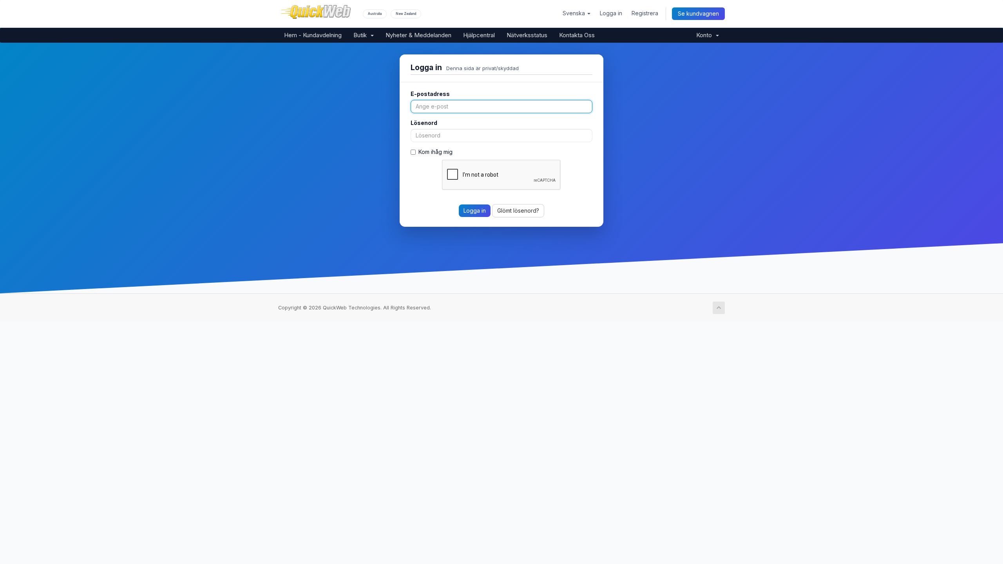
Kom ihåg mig (435, 151)
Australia (375, 14)
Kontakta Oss (577, 35)
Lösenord (424, 122)
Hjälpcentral (479, 35)
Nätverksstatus (527, 35)
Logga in (611, 13)
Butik (361, 35)
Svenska (575, 13)
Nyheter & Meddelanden (418, 35)
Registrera (645, 13)
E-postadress (430, 93)
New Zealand (406, 14)
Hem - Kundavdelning (313, 35)
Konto (705, 35)
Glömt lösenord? (518, 210)
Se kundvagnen (698, 13)
